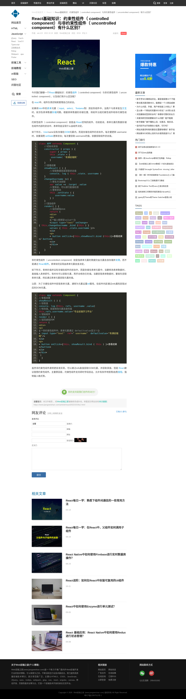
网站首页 (16, 22)
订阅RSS (112, 676)
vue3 (145, 222)
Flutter (13, 57)
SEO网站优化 (158, 232)
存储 (54, 112)
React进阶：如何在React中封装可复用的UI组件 (95, 580)
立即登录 (102, 680)
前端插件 (24, 3)
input (61, 108)
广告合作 (102, 673)
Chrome (139, 242)
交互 (124, 108)
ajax (22, 54)
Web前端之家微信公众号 (142, 673)
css (144, 237)
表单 (49, 108)
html (41, 108)
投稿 (114, 3)
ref (88, 284)
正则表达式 (15, 48)
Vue (161, 251)
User (45, 132)
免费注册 (112, 680)
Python (152, 261)
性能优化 (37, 3)
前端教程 (156, 227)
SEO (13, 79)
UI (83, 3)
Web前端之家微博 (151, 673)
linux (138, 246)
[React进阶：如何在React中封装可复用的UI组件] (47, 589)
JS (146, 213)
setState (49, 136)
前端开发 (150, 256)
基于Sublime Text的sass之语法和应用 (153, 186)
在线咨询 (102, 676)
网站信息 (112, 669)
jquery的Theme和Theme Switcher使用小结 (155, 197)
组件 (74, 92)
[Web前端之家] (15, 15)
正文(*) (34, 445)
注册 (171, 3)
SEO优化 (158, 242)
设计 (167, 251)
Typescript (15, 45)
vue (148, 227)
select (70, 108)
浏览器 (161, 261)
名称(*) (69, 424)
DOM (67, 132)
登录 (165, 3)
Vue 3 (138, 232)
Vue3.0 (20, 41)
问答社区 (93, 3)
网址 (68, 435)
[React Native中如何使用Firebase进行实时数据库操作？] (47, 563)
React (13, 41)
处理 (118, 260)
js (150, 213)
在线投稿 (112, 673)
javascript (165, 213)
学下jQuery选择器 (145, 153)
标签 (104, 3)
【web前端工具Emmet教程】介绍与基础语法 (156, 164)
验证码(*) (70, 441)
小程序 (170, 232)
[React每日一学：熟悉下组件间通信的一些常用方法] (47, 509)
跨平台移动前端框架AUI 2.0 (149, 147)
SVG (138, 222)
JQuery (139, 213)
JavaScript (167, 227)
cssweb (168, 242)
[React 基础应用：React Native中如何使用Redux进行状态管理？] (47, 641)
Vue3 (145, 218)
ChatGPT (140, 227)
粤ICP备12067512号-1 (93, 695)
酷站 (75, 3)
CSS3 (156, 246)
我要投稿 (21, 103)
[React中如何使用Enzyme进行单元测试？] (47, 615)
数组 (146, 251)
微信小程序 (169, 218)
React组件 (44, 264)
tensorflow (147, 246)
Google (147, 232)
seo (159, 218)
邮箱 (68, 429)
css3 (158, 222)
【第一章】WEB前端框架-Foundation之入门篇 (156, 175)
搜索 (158, 3)
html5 (138, 218)
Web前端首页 (37, 12)
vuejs (156, 213)
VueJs (20, 38)
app (137, 261)
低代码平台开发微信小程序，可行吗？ (153, 126)
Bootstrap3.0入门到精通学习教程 (151, 181)
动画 (161, 237)
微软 (169, 256)
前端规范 (63, 3)
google (139, 251)
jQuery (13, 38)
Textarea (79, 108)
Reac (121, 368)
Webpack (15, 54)
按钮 (120, 372)
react (36, 102)
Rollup (13, 51)
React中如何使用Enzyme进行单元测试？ (91, 606)
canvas (149, 242)
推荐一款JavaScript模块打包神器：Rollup (154, 158)
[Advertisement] (155, 33)
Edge (144, 261)
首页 (13, 3)
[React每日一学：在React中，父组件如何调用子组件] (47, 536)
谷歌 (164, 246)
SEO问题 (152, 237)
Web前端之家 (63, 401)
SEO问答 (169, 237)
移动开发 (50, 3)
